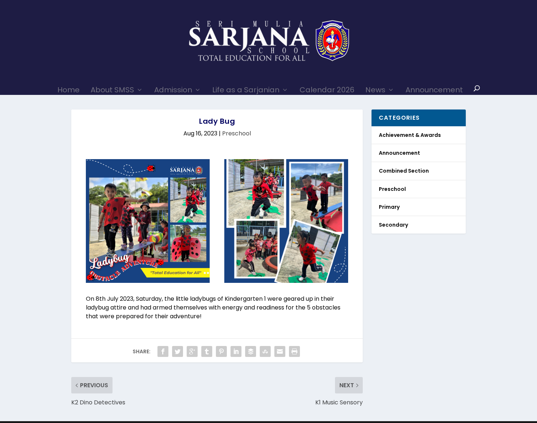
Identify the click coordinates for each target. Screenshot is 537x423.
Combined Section (404, 170)
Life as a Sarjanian (245, 89)
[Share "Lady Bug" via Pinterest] (221, 351)
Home (68, 89)
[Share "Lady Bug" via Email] (280, 351)
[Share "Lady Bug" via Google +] (192, 351)
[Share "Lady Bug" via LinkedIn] (236, 351)
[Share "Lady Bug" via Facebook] (163, 351)
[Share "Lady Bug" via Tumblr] (206, 351)
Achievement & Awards (410, 135)
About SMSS (112, 89)
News (375, 89)
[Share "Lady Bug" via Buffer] (250, 351)
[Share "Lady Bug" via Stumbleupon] (265, 351)
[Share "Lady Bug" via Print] (294, 351)
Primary (389, 207)
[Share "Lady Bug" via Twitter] (177, 351)
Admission (173, 89)
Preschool (236, 133)
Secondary (393, 224)
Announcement (434, 89)
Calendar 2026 (327, 89)
